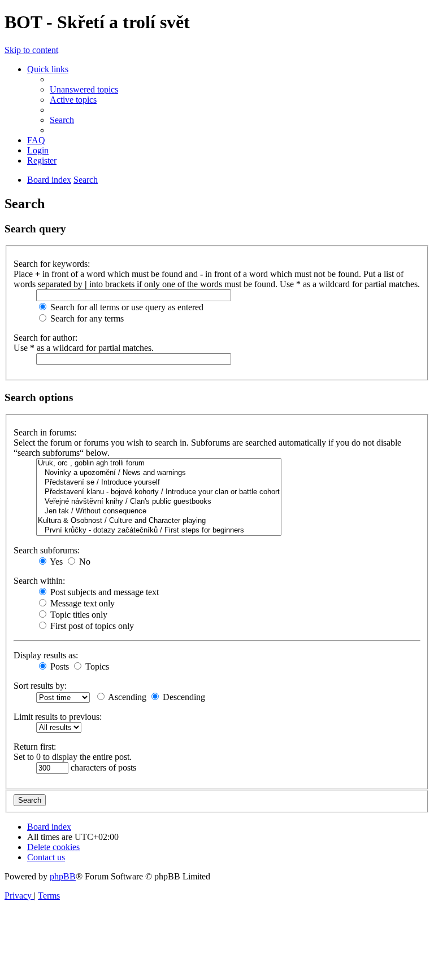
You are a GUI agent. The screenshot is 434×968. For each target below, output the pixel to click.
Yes (55, 561)
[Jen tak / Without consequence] (159, 511)
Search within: (39, 581)
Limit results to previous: (58, 716)
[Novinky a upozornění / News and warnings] (159, 473)
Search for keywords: (52, 264)
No (83, 561)
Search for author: (45, 337)
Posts (58, 666)
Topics (96, 666)
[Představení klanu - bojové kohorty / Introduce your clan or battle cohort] (159, 492)
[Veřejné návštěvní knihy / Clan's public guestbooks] (159, 502)
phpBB (63, 876)
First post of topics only (91, 626)
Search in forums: (45, 432)
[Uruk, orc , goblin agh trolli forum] (159, 463)
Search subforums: (47, 550)
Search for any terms (86, 318)
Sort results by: (40, 685)
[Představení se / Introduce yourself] (159, 482)
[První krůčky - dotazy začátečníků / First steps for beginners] (159, 530)
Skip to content (31, 50)
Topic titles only (77, 614)
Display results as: (46, 655)
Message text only (81, 603)
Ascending (126, 697)
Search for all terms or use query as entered (125, 307)
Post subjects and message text (103, 592)
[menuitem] (84, 89)
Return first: (35, 746)
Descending (182, 697)
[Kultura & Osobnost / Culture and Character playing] (159, 521)
